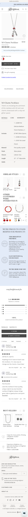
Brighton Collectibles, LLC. (11, 508)
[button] (2, 9)
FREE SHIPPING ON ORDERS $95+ (14, 4)
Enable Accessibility (14, 1)
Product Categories (22, 506)
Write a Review (18, 336)
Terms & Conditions (12, 506)
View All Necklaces (8, 88)
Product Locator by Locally (9, 77)
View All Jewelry (20, 88)
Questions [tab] (13, 327)
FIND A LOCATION (13, 449)
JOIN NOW (10, 438)
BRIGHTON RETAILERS (11, 512)
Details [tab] (4, 118)
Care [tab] (12, 118)
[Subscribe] (24, 473)
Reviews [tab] (5, 327)
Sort (12, 341)
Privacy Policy (4, 506)
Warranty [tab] (21, 118)
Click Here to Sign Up (9, 482)
